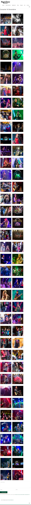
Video (18, 5)
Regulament (14, 5)
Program (21, 5)
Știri (24, 5)
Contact (28, 5)
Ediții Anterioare (8, 5)
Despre (3, 5)
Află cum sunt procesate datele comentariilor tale (22, 494)
